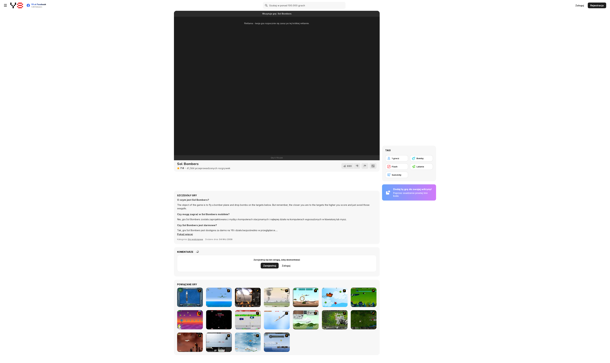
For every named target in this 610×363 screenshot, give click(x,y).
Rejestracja (597, 5)
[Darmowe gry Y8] (16, 5)
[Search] (266, 5)
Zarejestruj (269, 265)
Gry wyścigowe (195, 239)
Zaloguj (579, 5)
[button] (185, 234)
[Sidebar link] (5, 5)
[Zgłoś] (364, 166)
